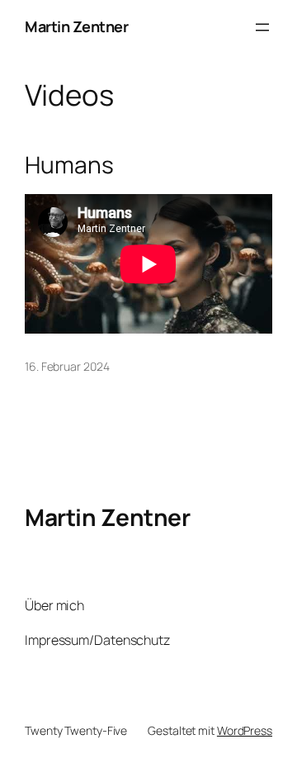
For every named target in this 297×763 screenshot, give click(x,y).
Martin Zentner (76, 26)
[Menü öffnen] (262, 27)
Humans (69, 165)
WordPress (244, 730)
